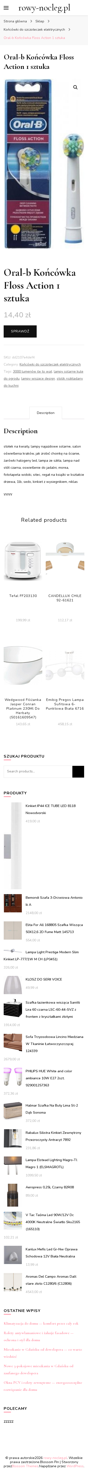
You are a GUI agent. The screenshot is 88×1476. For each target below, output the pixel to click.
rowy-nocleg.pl (44, 7)
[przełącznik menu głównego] (6, 7)
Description (46, 413)
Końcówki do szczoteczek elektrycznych (50, 364)
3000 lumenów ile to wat (32, 371)
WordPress (75, 1466)
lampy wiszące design (38, 378)
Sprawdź (20, 331)
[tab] (45, 413)
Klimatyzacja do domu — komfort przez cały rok (41, 1323)
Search (78, 772)
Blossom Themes (25, 1466)
